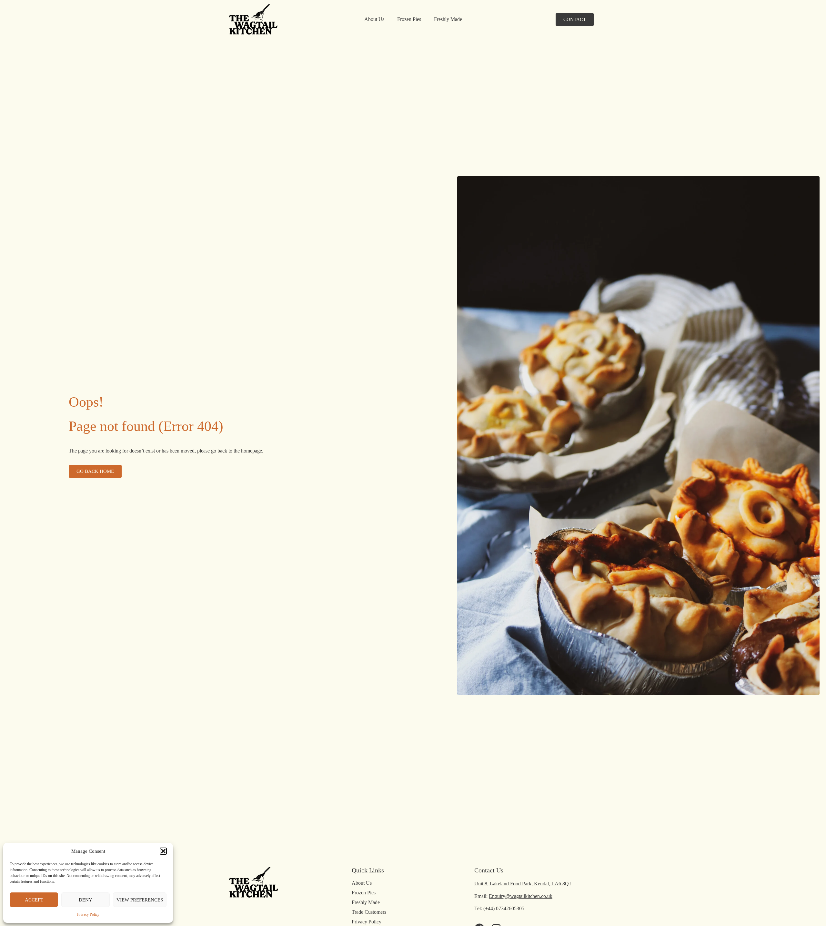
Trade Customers (369, 912)
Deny (85, 899)
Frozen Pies (409, 19)
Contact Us (488, 870)
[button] (163, 851)
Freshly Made (448, 19)
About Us (374, 19)
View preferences (139, 899)
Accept (34, 899)
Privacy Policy (88, 914)
